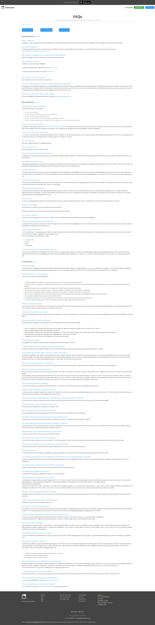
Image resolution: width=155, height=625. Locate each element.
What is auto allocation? (29, 450)
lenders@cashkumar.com (52, 580)
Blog (42, 599)
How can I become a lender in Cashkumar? (34, 312)
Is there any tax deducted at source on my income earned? (39, 500)
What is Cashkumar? (28, 40)
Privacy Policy (82, 599)
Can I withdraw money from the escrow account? (36, 533)
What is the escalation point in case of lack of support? (38, 584)
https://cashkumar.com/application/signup (55, 126)
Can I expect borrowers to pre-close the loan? (36, 506)
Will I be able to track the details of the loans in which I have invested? (43, 465)
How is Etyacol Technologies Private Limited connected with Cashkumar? (44, 55)
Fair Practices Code (64, 599)
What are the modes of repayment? (32, 523)
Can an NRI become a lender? (31, 340)
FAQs (42, 601)
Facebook (75, 611)
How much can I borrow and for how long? (35, 132)
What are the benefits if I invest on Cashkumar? (36, 320)
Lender (64, 30)
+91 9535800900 (70, 618)
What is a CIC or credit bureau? (31, 230)
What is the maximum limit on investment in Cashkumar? (39, 410)
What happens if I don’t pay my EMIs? (33, 188)
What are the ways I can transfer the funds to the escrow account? (42, 431)
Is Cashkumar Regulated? (29, 47)
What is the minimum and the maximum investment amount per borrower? (44, 417)
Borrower (46, 30)
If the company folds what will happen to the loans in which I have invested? (45, 353)
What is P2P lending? (28, 266)
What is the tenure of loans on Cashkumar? (35, 383)
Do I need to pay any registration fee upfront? (36, 471)
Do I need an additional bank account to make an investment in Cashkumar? (45, 423)
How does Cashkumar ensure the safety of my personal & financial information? (46, 84)
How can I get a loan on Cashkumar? (33, 124)
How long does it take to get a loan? (33, 162)
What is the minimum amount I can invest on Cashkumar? (39, 404)
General (27, 30)
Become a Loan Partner (65, 595)
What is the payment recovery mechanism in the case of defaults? (41, 561)
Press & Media (82, 595)
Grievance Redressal (65, 597)
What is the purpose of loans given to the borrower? (38, 363)
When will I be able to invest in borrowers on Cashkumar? (39, 438)
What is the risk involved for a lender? (33, 541)
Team (42, 597)
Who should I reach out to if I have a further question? (38, 94)
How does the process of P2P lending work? (35, 274)
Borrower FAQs (53, 67)
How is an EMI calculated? (29, 205)
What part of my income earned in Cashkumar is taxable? (39, 492)
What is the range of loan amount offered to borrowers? (39, 390)
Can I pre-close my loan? (29, 170)
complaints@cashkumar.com (46, 586)
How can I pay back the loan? (30, 180)
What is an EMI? (27, 198)
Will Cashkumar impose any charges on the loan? (37, 153)
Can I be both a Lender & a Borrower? (33, 77)
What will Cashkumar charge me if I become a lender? (38, 478)
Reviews (81, 597)
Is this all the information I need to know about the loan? (39, 249)
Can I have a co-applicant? (30, 215)
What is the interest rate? (29, 147)
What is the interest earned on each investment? (36, 369)
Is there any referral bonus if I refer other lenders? (37, 571)
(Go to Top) (36, 36)
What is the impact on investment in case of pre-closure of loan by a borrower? (46, 514)
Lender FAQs (51, 71)
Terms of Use (82, 601)
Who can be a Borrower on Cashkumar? (34, 106)
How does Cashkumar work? (30, 61)
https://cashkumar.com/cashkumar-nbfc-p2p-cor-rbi (35, 51)
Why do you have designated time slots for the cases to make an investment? (45, 444)
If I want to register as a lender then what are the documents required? (43, 346)
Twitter (82, 611)
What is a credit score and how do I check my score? (37, 221)
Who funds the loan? (28, 141)
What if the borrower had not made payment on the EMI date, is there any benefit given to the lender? (53, 398)
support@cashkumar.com (65, 96)
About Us (43, 595)
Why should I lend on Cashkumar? (32, 304)
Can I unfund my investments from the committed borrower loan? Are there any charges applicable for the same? (56, 457)
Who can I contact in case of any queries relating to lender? (40, 578)
